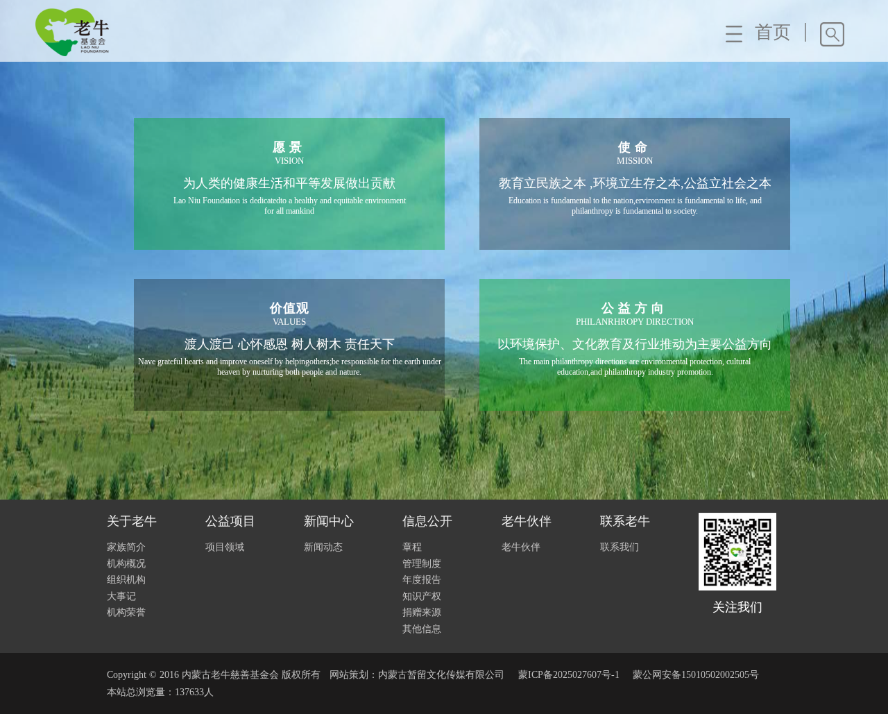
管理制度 (421, 564)
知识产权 (421, 596)
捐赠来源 (421, 612)
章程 (412, 547)
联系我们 (619, 547)
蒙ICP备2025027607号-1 (569, 675)
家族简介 (126, 547)
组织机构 (126, 580)
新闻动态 (323, 547)
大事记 (121, 596)
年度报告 (421, 580)
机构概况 (126, 564)
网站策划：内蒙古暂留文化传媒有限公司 (417, 675)
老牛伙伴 (521, 547)
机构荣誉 (126, 612)
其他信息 (421, 629)
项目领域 (224, 547)
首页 (773, 32)
